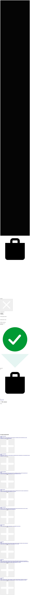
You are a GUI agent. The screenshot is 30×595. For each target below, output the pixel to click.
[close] (6, 305)
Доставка (2, 313)
